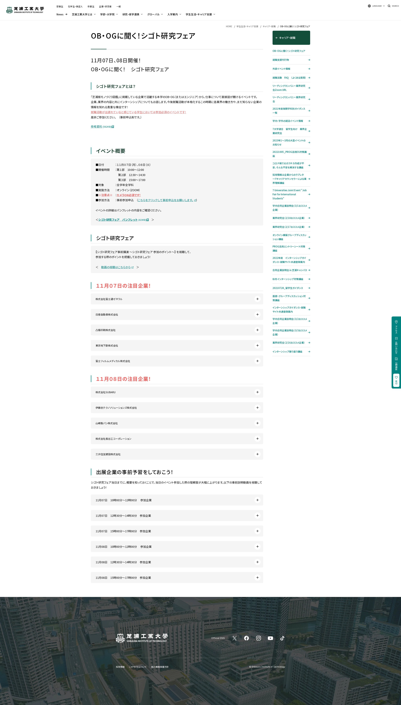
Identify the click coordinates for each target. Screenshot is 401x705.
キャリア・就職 (269, 26)
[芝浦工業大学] (25, 10)
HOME (229, 26)
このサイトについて (138, 666)
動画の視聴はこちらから (116, 267)
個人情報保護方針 (160, 666)
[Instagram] (258, 638)
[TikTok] (282, 638)
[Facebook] (246, 638)
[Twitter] (234, 638)
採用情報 (120, 666)
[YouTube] (270, 638)
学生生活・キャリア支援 (247, 26)
